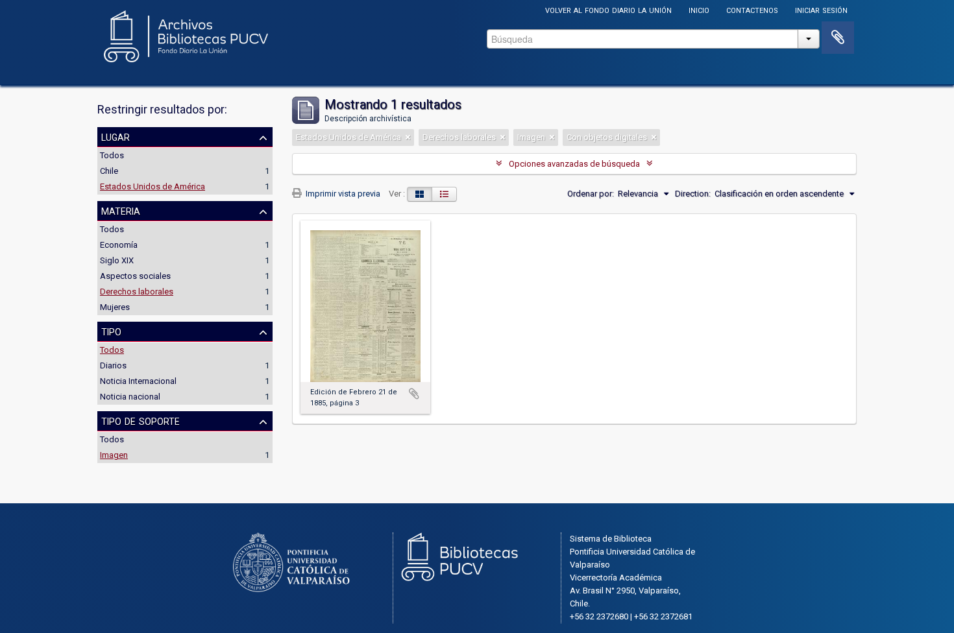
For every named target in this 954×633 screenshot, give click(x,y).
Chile (109, 171)
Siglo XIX (117, 260)
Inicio (699, 9)
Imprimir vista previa (342, 193)
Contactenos (752, 9)
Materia (120, 210)
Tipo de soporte (140, 420)
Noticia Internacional (138, 381)
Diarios (113, 365)
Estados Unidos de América (152, 186)
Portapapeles (838, 37)
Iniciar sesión (821, 9)
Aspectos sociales (135, 276)
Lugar (115, 136)
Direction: (693, 193)
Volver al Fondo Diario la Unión (608, 9)
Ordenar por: (590, 193)
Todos (112, 155)
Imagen (114, 455)
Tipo (111, 331)
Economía (119, 245)
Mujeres (115, 307)
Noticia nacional (130, 396)
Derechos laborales (136, 291)
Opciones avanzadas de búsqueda (574, 164)
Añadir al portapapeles (414, 393)
